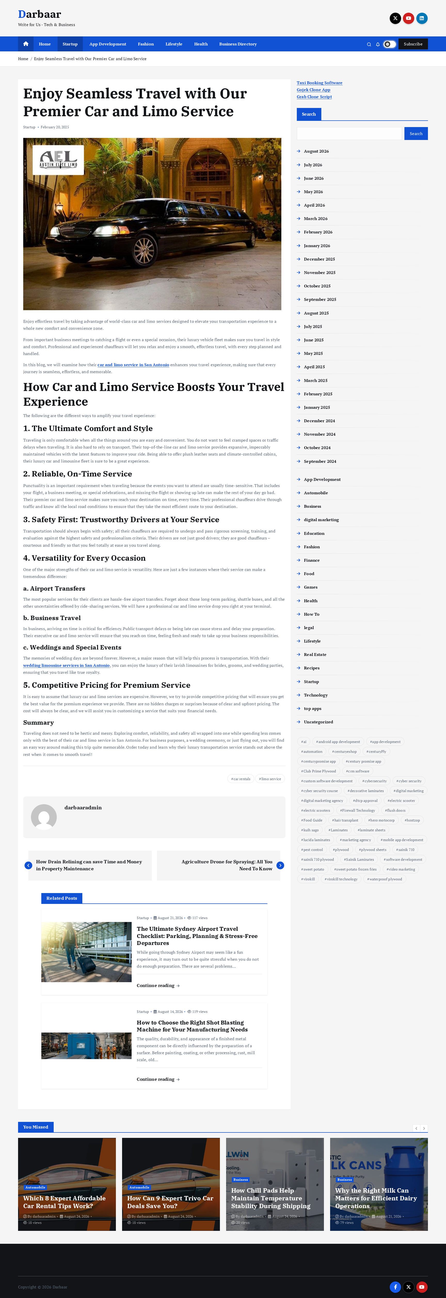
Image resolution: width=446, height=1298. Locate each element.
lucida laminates (317, 839)
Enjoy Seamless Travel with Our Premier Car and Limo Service (90, 58)
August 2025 (316, 313)
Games (310, 587)
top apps (312, 708)
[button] (416, 1128)
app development (386, 741)
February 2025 (318, 394)
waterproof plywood (386, 879)
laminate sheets (372, 829)
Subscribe (413, 44)
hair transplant (346, 820)
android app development (339, 741)
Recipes (312, 668)
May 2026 (313, 191)
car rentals (242, 778)
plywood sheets (373, 849)
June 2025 (314, 340)
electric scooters (317, 810)
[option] (67, 1184)
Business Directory (238, 44)
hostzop (413, 820)
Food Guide (313, 820)
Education (314, 533)
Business (312, 506)
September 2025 (320, 299)
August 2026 (316, 151)
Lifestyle (174, 44)
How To (312, 614)
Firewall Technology (358, 810)
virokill (309, 879)
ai (305, 741)
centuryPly (377, 751)
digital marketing (321, 519)
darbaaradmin (83, 807)
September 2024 (320, 461)
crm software (358, 771)
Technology (316, 695)
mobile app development (403, 839)
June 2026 (314, 178)
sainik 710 (407, 849)
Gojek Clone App (313, 89)
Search (309, 114)
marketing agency (356, 839)
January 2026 (317, 245)
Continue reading (156, 985)
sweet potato (314, 869)
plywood (342, 849)
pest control (313, 849)
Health (201, 44)
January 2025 (317, 407)
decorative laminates (367, 790)
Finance (312, 560)
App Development (108, 44)
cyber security (410, 780)
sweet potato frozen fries (356, 869)
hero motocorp (382, 820)
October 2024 (317, 447)
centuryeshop (345, 751)
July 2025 (313, 326)
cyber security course (321, 790)
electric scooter (402, 800)
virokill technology (342, 879)
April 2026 (314, 205)
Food (309, 573)
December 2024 (319, 421)
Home (45, 44)
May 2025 (313, 353)
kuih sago (311, 829)
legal (309, 627)
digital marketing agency (323, 800)
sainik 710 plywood (319, 859)
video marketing (402, 869)
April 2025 (314, 367)
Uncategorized (318, 722)
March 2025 (316, 380)
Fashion (146, 44)
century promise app (364, 761)
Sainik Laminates (360, 859)
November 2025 (320, 272)
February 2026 (318, 232)
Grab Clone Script (314, 96)
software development (404, 859)
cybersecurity (376, 780)
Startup (70, 44)
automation (313, 751)
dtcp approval (366, 800)
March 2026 (316, 218)
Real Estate (315, 654)
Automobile (316, 493)
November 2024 (320, 434)
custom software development (328, 780)
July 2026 (313, 165)
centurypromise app (320, 761)
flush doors (396, 810)
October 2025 (317, 286)
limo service (271, 778)
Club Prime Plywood (320, 771)
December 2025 (319, 259)
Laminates (339, 829)
